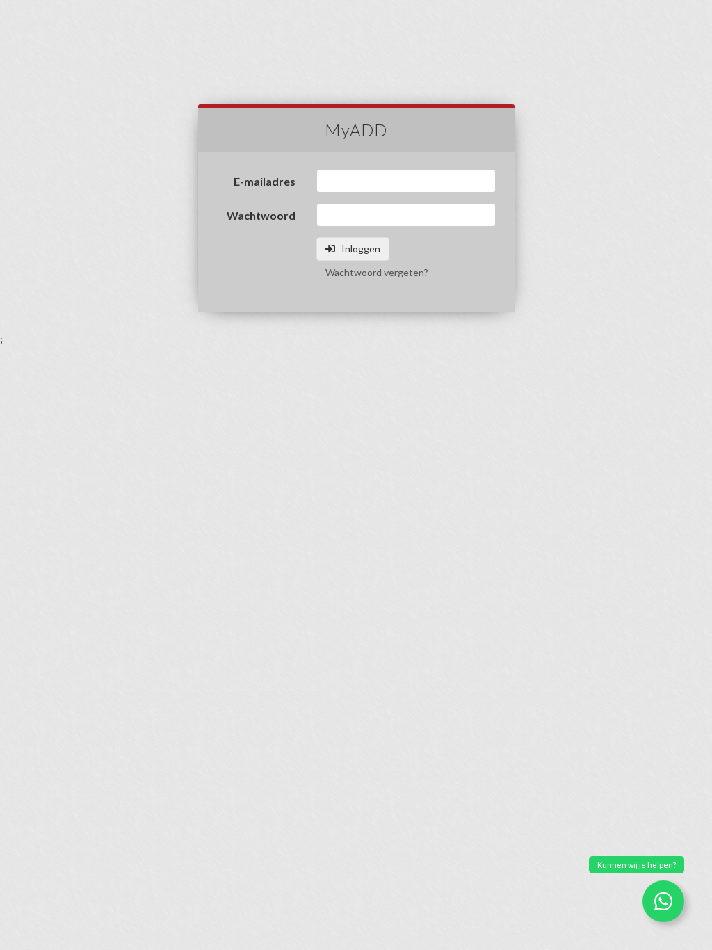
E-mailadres (265, 181)
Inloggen (359, 249)
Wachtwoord (261, 215)
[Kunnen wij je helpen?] (663, 901)
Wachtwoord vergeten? (376, 272)
